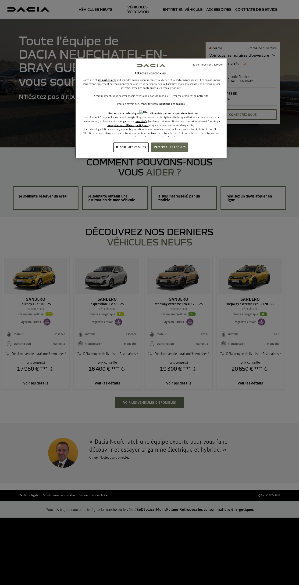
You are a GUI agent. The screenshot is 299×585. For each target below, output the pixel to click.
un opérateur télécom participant (128, 125)
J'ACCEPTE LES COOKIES (170, 147)
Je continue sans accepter (208, 64)
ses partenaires (107, 80)
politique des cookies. (172, 104)
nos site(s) (141, 121)
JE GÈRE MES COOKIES (131, 147)
